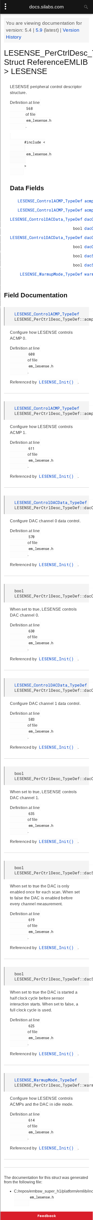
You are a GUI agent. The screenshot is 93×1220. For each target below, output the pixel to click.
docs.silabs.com (46, 6)
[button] (46, 1216)
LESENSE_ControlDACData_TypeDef (46, 219)
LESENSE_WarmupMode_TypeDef (51, 274)
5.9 (40, 30)
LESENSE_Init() (57, 381)
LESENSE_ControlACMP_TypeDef (50, 200)
